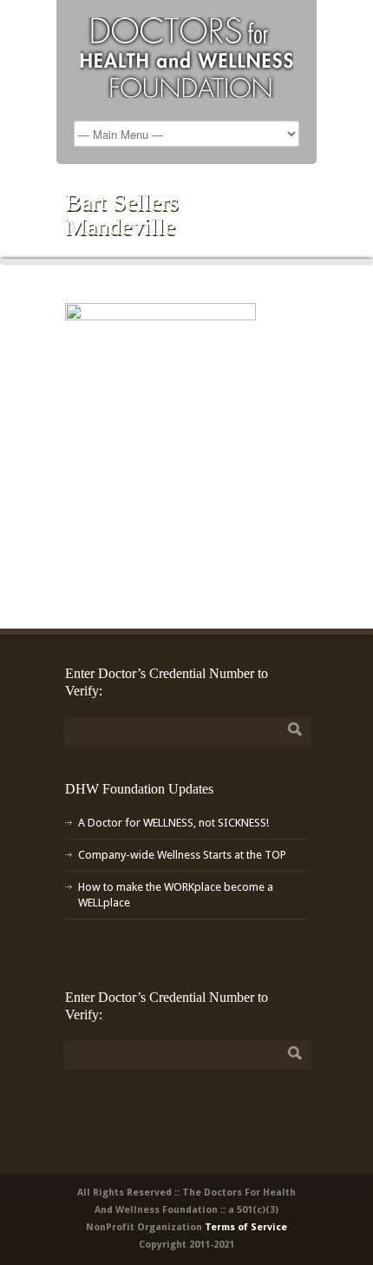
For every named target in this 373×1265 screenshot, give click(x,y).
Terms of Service (246, 1227)
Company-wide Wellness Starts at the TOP (182, 854)
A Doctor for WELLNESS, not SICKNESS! (173, 822)
